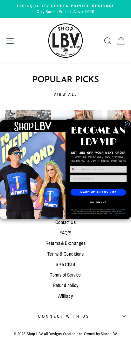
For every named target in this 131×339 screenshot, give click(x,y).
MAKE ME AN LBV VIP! (98, 192)
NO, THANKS (98, 202)
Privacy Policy (113, 213)
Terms (122, 213)
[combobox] (75, 169)
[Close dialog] (127, 124)
